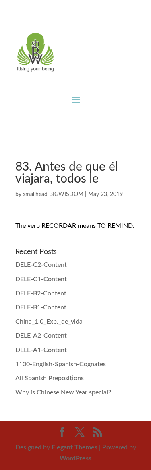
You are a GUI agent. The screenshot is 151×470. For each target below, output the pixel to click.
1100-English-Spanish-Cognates (60, 364)
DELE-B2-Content (40, 293)
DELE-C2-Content (41, 265)
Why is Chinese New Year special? (63, 392)
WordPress (75, 458)
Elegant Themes (74, 447)
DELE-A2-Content (41, 335)
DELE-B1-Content (40, 307)
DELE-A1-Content (41, 350)
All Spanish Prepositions (49, 378)
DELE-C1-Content (41, 279)
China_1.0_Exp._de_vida (49, 321)
